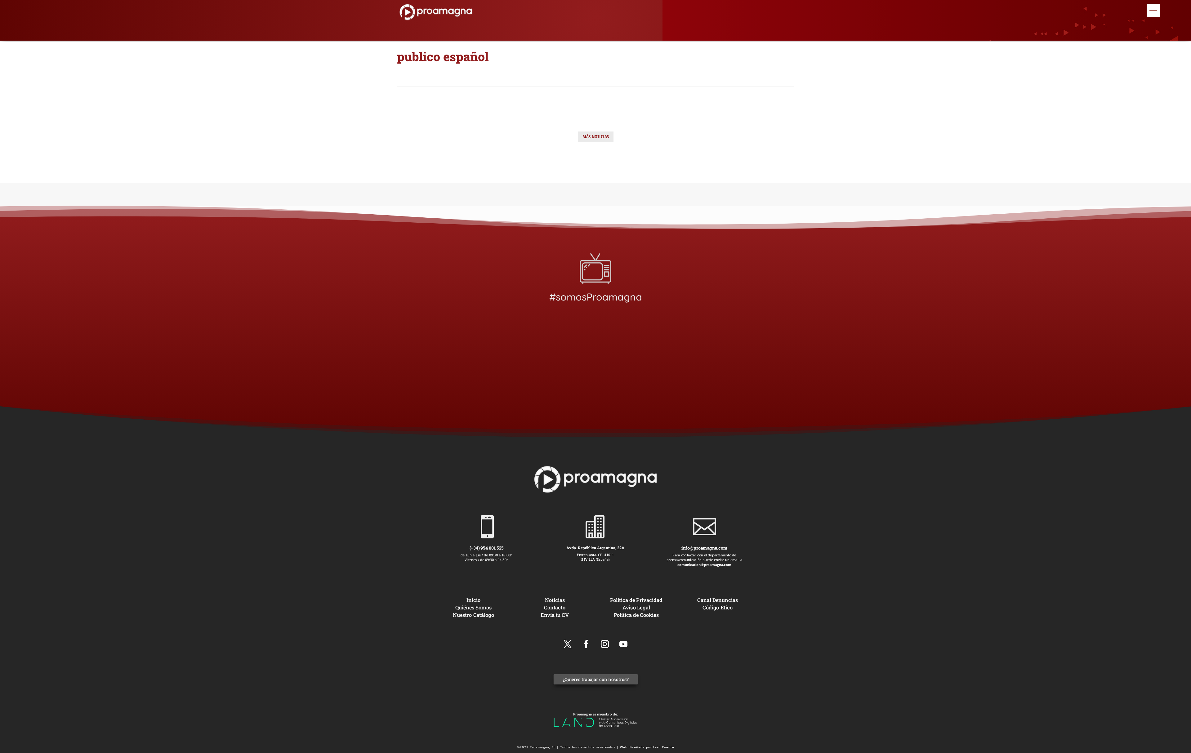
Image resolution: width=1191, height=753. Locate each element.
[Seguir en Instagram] (605, 644)
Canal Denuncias (717, 600)
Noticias (555, 600)
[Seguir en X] (568, 644)
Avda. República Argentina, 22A (595, 547)
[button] (1153, 10)
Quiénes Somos (473, 607)
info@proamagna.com (704, 548)
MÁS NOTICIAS (595, 136)
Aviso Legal (636, 607)
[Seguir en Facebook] (586, 644)
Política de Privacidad (636, 600)
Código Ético (718, 607)
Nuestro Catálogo (473, 614)
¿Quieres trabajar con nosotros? (595, 679)
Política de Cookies (636, 614)
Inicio (473, 600)
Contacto (554, 607)
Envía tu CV (555, 614)
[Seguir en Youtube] (623, 644)
